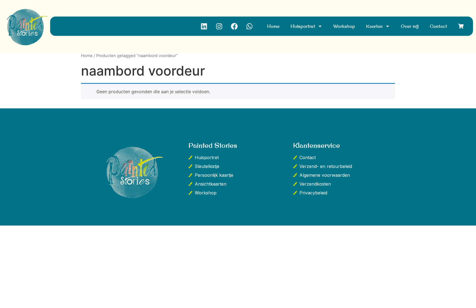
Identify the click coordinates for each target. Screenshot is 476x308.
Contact (438, 26)
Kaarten (374, 26)
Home (273, 26)
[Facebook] (234, 26)
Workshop (344, 26)
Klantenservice (316, 145)
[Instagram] (219, 26)
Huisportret (303, 26)
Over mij (410, 26)
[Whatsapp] (249, 26)
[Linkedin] (204, 26)
